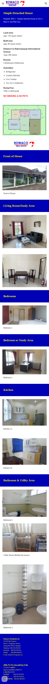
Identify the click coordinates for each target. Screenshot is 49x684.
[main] (24, 17)
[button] (3, 3)
